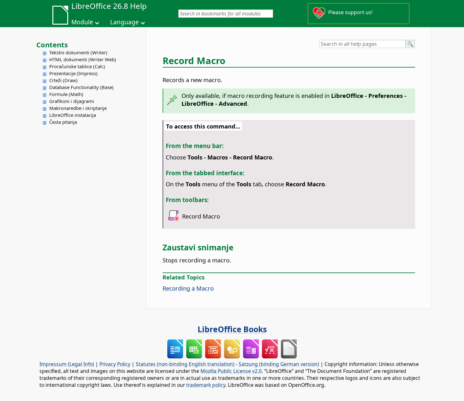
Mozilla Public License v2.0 (231, 371)
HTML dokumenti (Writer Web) (82, 59)
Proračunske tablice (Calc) (77, 66)
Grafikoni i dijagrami (71, 101)
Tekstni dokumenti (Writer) (78, 52)
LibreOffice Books (232, 329)
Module (82, 22)
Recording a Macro (188, 288)
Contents (52, 44)
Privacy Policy (114, 364)
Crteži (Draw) (63, 80)
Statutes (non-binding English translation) (185, 364)
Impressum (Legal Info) (66, 364)
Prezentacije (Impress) (73, 73)
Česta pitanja (63, 122)
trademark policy (205, 384)
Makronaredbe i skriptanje (78, 108)
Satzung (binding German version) (279, 364)
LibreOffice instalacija (72, 115)
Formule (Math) (66, 94)
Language (124, 22)
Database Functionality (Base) (81, 87)
